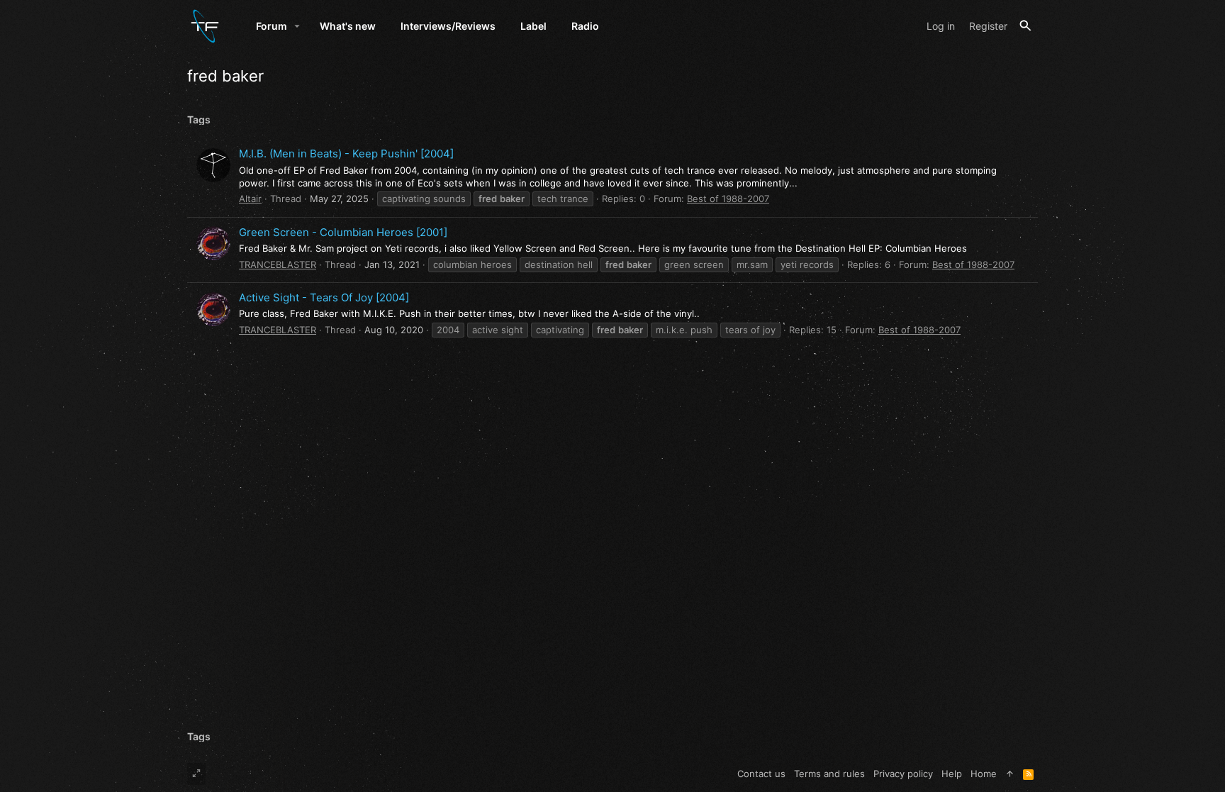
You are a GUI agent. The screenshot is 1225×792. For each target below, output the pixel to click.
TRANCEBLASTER (277, 264)
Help (951, 773)
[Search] (1025, 25)
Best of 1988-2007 (728, 198)
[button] (297, 26)
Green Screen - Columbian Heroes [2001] (343, 232)
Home (984, 773)
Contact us (761, 773)
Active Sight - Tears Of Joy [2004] (324, 297)
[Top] (1010, 773)
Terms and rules (829, 773)
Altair (250, 198)
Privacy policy (903, 773)
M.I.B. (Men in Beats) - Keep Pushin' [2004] (346, 153)
